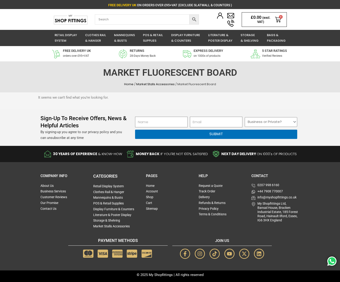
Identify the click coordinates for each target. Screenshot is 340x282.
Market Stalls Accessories (155, 84)
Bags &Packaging (276, 38)
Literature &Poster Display (220, 38)
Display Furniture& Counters (185, 38)
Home (128, 84)
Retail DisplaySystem (66, 38)
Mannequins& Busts (124, 38)
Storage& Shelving (250, 38)
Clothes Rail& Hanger (95, 38)
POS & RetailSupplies (153, 38)
